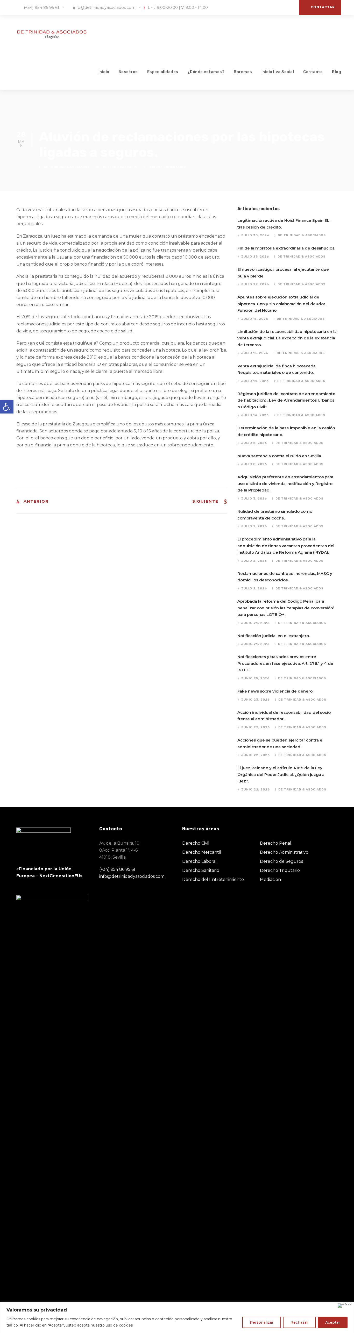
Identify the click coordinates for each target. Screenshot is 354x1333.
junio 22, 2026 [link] (255, 727)
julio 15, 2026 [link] (254, 318)
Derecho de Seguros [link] (281, 861)
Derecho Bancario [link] (120, 167)
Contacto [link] (313, 71)
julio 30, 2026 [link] (255, 235)
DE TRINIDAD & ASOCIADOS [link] (67, 167)
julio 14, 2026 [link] (255, 381)
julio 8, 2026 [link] (254, 443)
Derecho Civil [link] (195, 843)
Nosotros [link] (128, 71)
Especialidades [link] (162, 71)
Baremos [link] (243, 71)
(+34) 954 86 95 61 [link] (41, 7)
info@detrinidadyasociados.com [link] (104, 7)
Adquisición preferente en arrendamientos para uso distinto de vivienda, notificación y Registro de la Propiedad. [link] (285, 483)
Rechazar (299, 1322)
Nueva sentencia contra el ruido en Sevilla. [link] (279, 455)
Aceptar (332, 1322)
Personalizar (261, 1322)
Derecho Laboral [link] (199, 861)
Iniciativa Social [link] (277, 71)
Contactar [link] (323, 7)
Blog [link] (336, 71)
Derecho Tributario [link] (280, 870)
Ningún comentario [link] (168, 167)
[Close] (345, 1305)
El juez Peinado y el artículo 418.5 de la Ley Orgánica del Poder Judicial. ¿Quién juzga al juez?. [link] (281, 774)
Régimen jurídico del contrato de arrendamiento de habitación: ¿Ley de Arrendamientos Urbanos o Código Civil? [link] (286, 400)
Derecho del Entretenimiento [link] (213, 879)
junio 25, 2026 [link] (255, 678)
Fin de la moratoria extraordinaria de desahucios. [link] (286, 248)
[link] (6, 407)
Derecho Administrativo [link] (284, 852)
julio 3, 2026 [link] (254, 498)
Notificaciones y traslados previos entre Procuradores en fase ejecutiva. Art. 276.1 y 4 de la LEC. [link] (285, 663)
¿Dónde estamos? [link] (206, 71)
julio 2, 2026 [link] (254, 526)
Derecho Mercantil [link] (201, 852)
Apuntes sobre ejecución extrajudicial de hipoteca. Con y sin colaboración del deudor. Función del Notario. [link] (281, 304)
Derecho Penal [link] (275, 843)
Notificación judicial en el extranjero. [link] (273, 635)
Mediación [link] (270, 879)
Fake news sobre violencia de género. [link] (275, 691)
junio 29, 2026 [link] (255, 623)
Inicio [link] (103, 71)
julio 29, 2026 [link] (255, 256)
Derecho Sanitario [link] (200, 870)
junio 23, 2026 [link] (255, 699)
